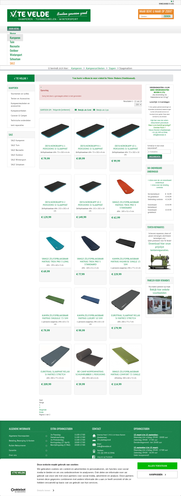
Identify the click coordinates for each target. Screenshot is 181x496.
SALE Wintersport (18, 159)
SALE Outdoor (17, 155)
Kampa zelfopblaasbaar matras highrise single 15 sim (125, 261)
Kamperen (76, 68)
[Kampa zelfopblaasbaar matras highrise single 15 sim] (125, 254)
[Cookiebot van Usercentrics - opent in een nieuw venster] (18, 490)
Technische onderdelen (21, 120)
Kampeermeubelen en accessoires (20, 104)
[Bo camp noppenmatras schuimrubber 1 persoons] (90, 366)
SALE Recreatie (17, 150)
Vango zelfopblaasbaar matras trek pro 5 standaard (90, 261)
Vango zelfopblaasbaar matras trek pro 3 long (55, 260)
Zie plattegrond (104, 440)
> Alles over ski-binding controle (160, 186)
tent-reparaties (17, 125)
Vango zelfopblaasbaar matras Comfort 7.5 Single (125, 373)
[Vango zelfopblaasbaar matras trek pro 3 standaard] (125, 197)
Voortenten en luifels (20, 93)
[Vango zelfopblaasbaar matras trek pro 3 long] (55, 254)
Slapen (112, 68)
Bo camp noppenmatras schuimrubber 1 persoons (90, 373)
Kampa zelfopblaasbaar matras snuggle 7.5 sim (55, 317)
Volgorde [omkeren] (61, 109)
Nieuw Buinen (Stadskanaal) (159, 130)
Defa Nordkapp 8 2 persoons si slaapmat (55, 203)
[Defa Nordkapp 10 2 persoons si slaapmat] (90, 197)
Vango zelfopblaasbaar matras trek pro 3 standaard (125, 205)
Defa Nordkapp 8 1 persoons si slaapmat (90, 147)
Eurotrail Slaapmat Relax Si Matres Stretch (125, 317)
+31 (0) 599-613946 (159, 132)
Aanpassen (155, 474)
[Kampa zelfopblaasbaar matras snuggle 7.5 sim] (55, 310)
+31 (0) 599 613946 (106, 453)
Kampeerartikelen (95, 68)
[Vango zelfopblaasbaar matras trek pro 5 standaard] (90, 254)
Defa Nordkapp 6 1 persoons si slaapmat (55, 147)
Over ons (13, 455)
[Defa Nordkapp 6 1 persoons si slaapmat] (55, 141)
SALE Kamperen (17, 140)
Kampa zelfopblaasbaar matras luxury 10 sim (90, 317)
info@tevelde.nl (159, 135)
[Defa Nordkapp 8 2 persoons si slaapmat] (55, 197)
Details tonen (43, 490)
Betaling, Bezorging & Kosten (21, 440)
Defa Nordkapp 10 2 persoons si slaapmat (90, 203)
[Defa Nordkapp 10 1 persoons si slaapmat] (125, 141)
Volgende (43, 410)
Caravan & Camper (19, 115)
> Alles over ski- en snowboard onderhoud (159, 181)
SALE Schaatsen (17, 164)
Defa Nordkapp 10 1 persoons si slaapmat (125, 147)
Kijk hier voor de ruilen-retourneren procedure (160, 121)
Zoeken (167, 16)
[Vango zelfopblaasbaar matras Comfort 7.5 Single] (125, 366)
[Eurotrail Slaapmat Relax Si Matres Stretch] (125, 310)
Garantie (12, 450)
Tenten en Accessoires (20, 98)
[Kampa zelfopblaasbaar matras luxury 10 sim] (90, 310)
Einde (41, 412)
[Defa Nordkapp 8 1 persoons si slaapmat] (90, 141)
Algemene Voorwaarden (19, 436)
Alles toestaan (157, 466)
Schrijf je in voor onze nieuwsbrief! (155, 147)
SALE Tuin (15, 145)
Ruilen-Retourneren (17, 445)
